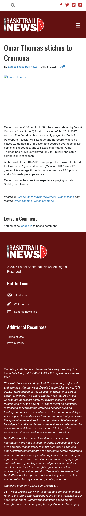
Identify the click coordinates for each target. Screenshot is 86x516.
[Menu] (78, 25)
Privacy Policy (15, 342)
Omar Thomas (23, 200)
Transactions (66, 196)
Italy (29, 196)
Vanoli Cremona (44, 200)
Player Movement (45, 196)
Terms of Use (15, 336)
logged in (26, 225)
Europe (21, 196)
